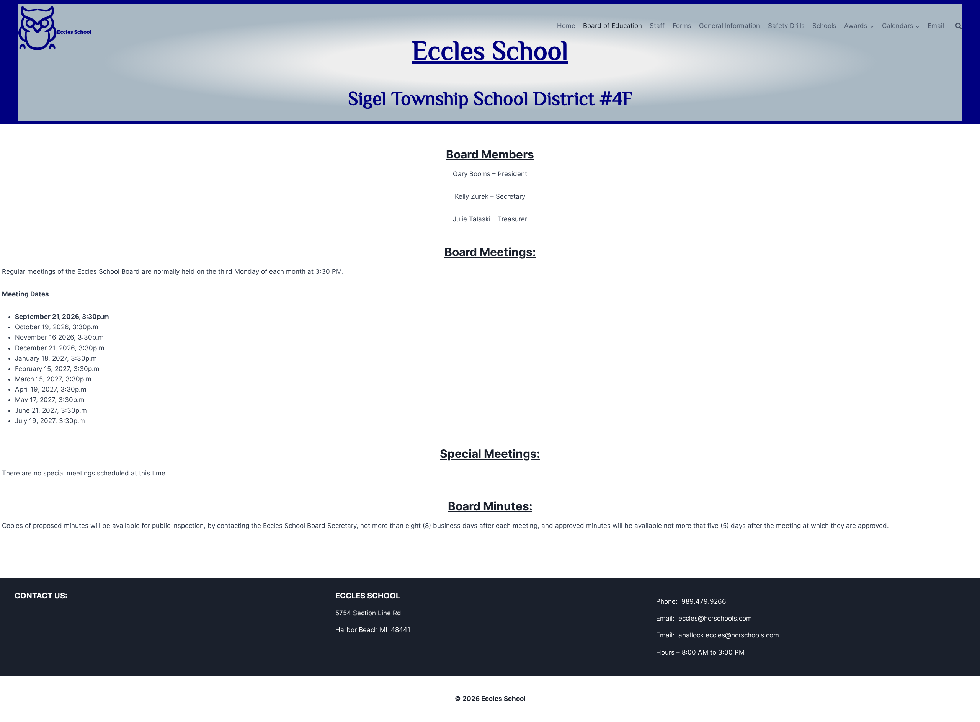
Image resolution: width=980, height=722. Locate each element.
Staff (657, 25)
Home (566, 25)
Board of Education (612, 25)
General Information (729, 25)
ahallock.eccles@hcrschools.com (728, 635)
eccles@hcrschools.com (715, 618)
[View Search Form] (958, 26)
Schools (824, 25)
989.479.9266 (703, 601)
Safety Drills (786, 25)
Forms (682, 25)
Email (936, 25)
